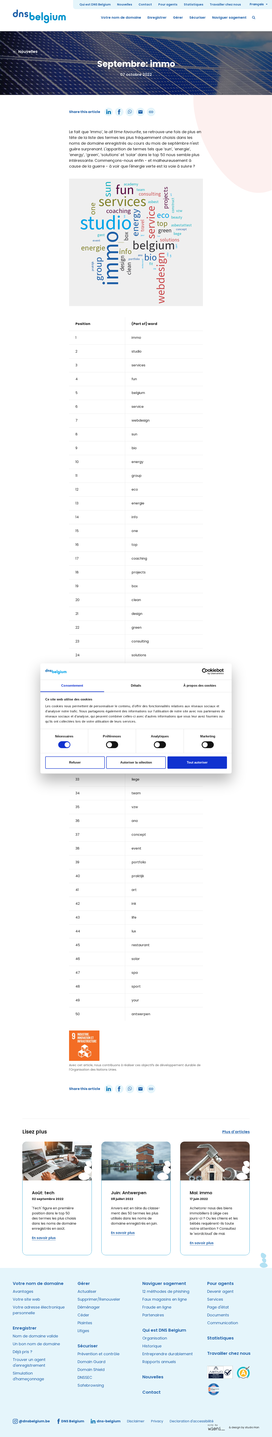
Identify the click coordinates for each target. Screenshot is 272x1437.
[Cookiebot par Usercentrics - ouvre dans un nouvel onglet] (208, 671)
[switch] (112, 744)
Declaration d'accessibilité (192, 1421)
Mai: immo (201, 1193)
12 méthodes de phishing (165, 1291)
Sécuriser (197, 17)
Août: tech (43, 1193)
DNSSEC (85, 1377)
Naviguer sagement (229, 17)
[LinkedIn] (108, 112)
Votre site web (26, 1299)
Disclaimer (135, 1421)
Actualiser (87, 1291)
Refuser (75, 762)
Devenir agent (220, 1291)
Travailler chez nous (225, 4)
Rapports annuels (159, 1361)
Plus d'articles (236, 1132)
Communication (222, 1322)
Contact (145, 4)
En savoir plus (44, 1237)
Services (215, 1299)
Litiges (83, 1330)
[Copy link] (151, 112)
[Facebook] (119, 112)
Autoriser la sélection (136, 762)
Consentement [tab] (72, 685)
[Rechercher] (254, 17)
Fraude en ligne (156, 1307)
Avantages (23, 1291)
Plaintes (85, 1322)
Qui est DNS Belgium (95, 4)
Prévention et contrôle (98, 1354)
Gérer (178, 17)
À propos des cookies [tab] (199, 685)
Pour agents (167, 4)
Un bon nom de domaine (36, 1344)
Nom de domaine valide (35, 1336)
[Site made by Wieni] (217, 1427)
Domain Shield (91, 1369)
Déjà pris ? (22, 1351)
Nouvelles (124, 4)
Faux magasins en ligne (164, 1299)
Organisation (154, 1338)
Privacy (157, 1421)
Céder (83, 1315)
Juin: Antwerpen (128, 1193)
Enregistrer (157, 17)
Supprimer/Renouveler (99, 1299)
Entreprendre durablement (167, 1354)
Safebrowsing (91, 1385)
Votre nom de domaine (121, 17)
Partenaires (153, 1315)
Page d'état (218, 1307)
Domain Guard (91, 1361)
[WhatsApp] (130, 112)
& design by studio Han (244, 1427)
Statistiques (193, 4)
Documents (218, 1315)
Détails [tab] (136, 685)
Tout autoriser (197, 762)
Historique (152, 1346)
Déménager (89, 1307)
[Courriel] (140, 112)
